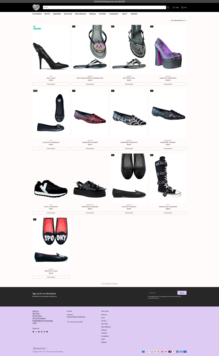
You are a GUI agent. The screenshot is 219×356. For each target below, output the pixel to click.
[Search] (168, 7)
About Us (36, 311)
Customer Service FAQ (76, 322)
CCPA (34, 323)
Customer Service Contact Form (76, 317)
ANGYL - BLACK (51, 78)
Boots (103, 318)
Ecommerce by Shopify (57, 351)
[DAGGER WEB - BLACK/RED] (90, 113)
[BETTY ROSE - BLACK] (129, 49)
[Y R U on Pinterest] (39, 332)
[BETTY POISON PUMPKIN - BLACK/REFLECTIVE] (90, 49)
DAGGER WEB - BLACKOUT (168, 142)
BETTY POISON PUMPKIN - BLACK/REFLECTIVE (90, 78)
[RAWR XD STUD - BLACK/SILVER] (168, 178)
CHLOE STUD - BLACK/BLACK (51, 142)
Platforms (104, 314)
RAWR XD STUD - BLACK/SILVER (168, 207)
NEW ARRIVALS (106, 327)
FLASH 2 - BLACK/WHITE (51, 207)
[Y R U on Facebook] (33, 332)
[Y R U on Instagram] (42, 332)
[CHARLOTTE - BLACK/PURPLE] (168, 49)
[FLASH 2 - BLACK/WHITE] (51, 178)
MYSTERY (104, 333)
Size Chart (36, 313)
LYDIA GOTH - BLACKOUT (129, 207)
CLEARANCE (105, 336)
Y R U (43, 351)
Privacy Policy (37, 316)
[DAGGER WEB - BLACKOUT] (168, 113)
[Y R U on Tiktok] (44, 332)
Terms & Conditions (39, 318)
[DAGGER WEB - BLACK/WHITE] (129, 113)
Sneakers (104, 321)
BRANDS (104, 342)
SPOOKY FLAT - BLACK (51, 271)
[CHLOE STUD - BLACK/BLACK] (51, 113)
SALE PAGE (104, 324)
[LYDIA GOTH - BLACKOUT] (129, 178)
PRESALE (104, 330)
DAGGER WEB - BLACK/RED (90, 142)
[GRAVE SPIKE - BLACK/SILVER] (90, 178)
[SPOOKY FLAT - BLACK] (51, 242)
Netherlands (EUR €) (40, 348)
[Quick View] (67, 27)
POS (47, 351)
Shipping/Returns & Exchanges (43, 321)
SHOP (103, 339)
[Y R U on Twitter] (36, 332)
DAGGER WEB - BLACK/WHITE (129, 142)
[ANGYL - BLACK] (51, 49)
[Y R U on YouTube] (47, 332)
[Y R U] (36, 7)
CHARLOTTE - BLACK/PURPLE (168, 78)
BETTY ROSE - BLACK (129, 78)
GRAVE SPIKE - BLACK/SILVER (90, 207)
